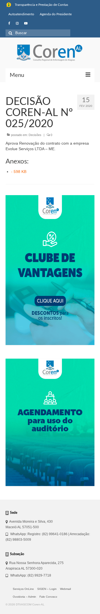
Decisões (35, 135)
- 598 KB (18, 171)
